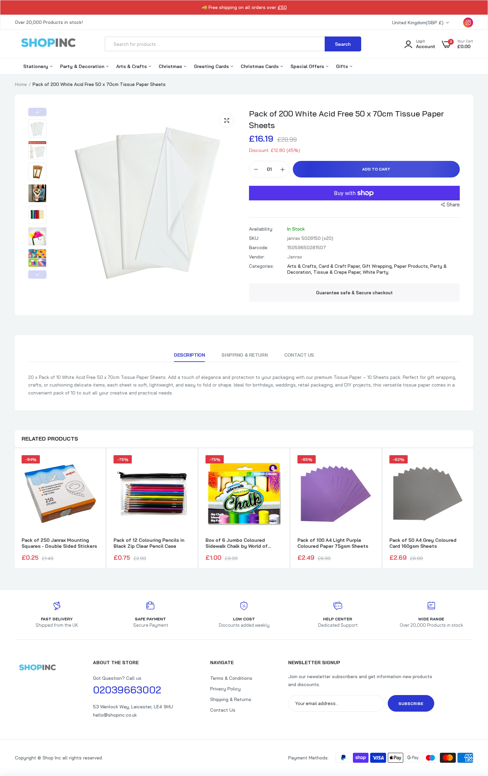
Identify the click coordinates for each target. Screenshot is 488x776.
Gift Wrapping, (378, 266)
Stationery (36, 66)
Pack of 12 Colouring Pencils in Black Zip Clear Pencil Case (149, 543)
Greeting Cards (212, 66)
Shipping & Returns (230, 699)
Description (189, 355)
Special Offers (307, 66)
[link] (469, 728)
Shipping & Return (244, 355)
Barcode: (258, 247)
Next (37, 274)
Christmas (171, 66)
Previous (37, 112)
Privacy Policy (225, 689)
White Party (375, 272)
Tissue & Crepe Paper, (338, 272)
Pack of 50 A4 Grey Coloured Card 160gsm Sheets (422, 543)
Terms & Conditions (231, 678)
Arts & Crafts (132, 66)
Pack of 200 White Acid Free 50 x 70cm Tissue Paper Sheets (346, 119)
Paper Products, (412, 266)
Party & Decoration (83, 66)
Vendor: (257, 257)
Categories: (261, 266)
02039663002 (127, 689)
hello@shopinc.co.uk (115, 715)
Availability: (261, 229)
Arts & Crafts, (303, 266)
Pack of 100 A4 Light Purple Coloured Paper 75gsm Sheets (332, 543)
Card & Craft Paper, (340, 266)
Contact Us (299, 355)
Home (21, 84)
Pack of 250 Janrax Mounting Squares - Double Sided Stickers (59, 543)
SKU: (254, 238)
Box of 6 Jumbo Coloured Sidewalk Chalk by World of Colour (236, 543)
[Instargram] (468, 23)
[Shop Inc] (48, 44)
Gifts (342, 66)
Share (453, 204)
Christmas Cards (260, 66)
